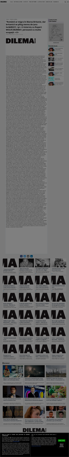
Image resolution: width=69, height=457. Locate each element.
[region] (34, 445)
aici (5, 450)
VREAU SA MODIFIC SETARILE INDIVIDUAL (61, 445)
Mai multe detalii (16, 441)
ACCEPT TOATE (62, 440)
